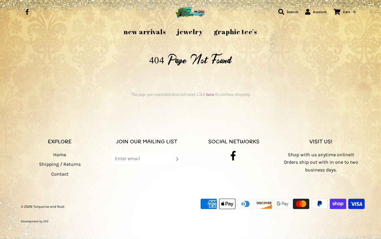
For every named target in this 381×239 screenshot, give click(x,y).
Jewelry (190, 31)
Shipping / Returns (60, 164)
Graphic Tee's (235, 31)
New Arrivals (145, 31)
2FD (46, 221)
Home (59, 154)
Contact (59, 174)
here (210, 95)
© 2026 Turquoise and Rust (43, 206)
